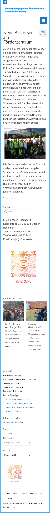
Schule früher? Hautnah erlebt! (17, 411)
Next (44, 335)
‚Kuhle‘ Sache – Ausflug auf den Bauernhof (21, 407)
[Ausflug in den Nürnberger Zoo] (13, 311)
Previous (5, 335)
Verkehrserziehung (9, 198)
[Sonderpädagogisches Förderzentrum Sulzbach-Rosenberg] (25, 10)
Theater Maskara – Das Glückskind (19, 403)
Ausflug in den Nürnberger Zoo (17, 399)
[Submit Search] (5, 211)
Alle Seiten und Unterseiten (13, 422)
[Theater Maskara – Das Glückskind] (36, 311)
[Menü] (43, 20)
